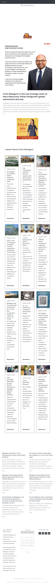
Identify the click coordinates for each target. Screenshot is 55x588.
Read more (10, 218)
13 (27, 540)
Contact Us (45, 582)
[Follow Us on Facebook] (40, 533)
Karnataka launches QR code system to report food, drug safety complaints (43, 319)
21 (29, 542)
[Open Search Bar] (53, 2)
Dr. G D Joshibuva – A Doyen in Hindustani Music (27, 309)
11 (23, 540)
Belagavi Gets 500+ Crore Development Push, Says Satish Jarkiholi (43, 385)
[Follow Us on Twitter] (43, 533)
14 (29, 540)
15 (31, 540)
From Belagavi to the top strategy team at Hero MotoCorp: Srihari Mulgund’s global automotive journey (25, 97)
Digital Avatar (38, 578)
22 (31, 542)
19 (25, 542)
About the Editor (17, 582)
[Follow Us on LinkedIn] (49, 533)
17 (21, 542)
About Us (9, 582)
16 (33, 540)
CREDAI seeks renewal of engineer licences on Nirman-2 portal (42, 245)
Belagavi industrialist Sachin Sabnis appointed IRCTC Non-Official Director (13, 477)
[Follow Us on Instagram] (46, 533)
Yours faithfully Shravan (26, 382)
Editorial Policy (37, 582)
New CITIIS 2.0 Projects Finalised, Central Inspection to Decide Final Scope (11, 246)
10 (21, 540)
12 (25, 540)
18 (23, 542)
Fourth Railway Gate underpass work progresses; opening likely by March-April (41, 499)
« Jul (27, 552)
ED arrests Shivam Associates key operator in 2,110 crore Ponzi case (41, 455)
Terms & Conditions (28, 582)
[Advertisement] (27, 18)
